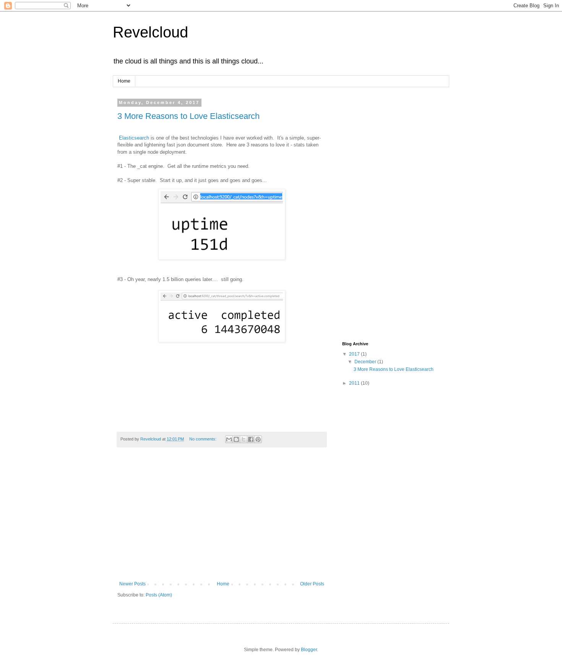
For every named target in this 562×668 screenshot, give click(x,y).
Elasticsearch (135, 138)
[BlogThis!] (236, 439)
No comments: (203, 439)
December (365, 361)
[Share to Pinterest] (258, 439)
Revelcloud (150, 32)
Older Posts (312, 584)
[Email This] (229, 439)
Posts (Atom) (159, 595)
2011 (355, 383)
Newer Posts (132, 584)
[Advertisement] (221, 518)
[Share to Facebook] (251, 439)
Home (124, 81)
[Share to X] (243, 439)
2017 (355, 354)
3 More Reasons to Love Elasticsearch (188, 116)
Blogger (309, 649)
